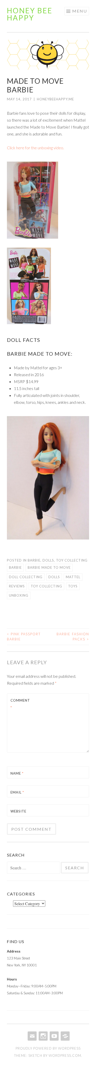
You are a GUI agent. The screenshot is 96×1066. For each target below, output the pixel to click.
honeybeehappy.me (55, 99)
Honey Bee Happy (29, 14)
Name (17, 773)
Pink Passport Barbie (24, 636)
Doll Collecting (25, 577)
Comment (20, 703)
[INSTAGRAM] (43, 1036)
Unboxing (18, 595)
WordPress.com (65, 1055)
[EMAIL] (32, 1036)
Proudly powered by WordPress (48, 1048)
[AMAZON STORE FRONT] (65, 1036)
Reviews (17, 586)
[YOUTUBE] (54, 1036)
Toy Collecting (72, 560)
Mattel (73, 577)
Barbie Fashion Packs (73, 636)
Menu (79, 10)
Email (17, 792)
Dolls (48, 560)
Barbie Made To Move (49, 567)
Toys (73, 586)
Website (18, 811)
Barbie (34, 560)
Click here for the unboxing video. (35, 147)
